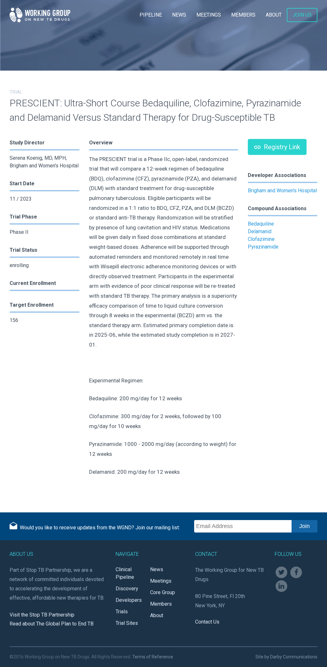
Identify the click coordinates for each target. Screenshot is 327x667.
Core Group (162, 592)
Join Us (302, 15)
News (179, 15)
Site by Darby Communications (286, 656)
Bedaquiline (261, 224)
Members (243, 15)
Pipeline (151, 15)
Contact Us (207, 622)
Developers (129, 600)
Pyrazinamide (263, 247)
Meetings (208, 15)
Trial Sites (127, 623)
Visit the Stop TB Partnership (42, 615)
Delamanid (259, 231)
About (274, 15)
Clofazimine (261, 239)
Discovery (127, 589)
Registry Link (281, 147)
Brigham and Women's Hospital (282, 191)
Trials (122, 612)
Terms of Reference (152, 656)
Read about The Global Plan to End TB (52, 624)
